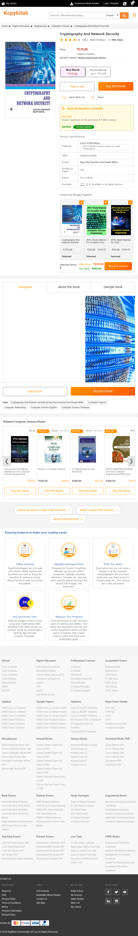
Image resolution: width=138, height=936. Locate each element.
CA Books (75, 667)
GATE (108, 716)
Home (5, 26)
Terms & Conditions (11, 903)
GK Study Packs (78, 809)
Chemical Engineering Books (119, 821)
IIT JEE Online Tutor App (83, 843)
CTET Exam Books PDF (13, 847)
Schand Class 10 (79, 757)
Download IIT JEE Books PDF (50, 843)
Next (131, 461)
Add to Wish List (76, 97)
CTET (108, 720)
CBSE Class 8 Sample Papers (51, 723)
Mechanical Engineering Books (120, 802)
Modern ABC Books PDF (14, 768)
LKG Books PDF (113, 761)
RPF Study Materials (46, 813)
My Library (76, 907)
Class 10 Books (9, 675)
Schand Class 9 (78, 761)
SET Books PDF (9, 854)
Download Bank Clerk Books (16, 805)
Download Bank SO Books (15, 809)
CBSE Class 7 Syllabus (13, 727)
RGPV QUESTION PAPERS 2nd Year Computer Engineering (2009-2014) (119, 471)
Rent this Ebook (54, 490)
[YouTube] (125, 892)
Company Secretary (115, 727)
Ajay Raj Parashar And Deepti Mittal (99, 162)
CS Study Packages (80, 690)
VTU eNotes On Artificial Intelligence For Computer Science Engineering (17, 471)
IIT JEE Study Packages (82, 805)
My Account (76, 895)
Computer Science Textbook (75, 407)
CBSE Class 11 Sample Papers (51, 712)
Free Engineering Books (48, 667)
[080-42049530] (124, 3)
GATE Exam (111, 675)
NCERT (5, 690)
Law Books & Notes (45, 694)
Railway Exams (112, 667)
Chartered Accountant (115, 723)
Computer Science (60, 26)
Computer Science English (44, 407)
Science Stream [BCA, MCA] (50, 675)
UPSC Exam (111, 690)
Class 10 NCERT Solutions (84, 716)
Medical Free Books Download (120, 850)
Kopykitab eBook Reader (48, 895)
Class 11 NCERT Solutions (84, 712)
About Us (6, 891)
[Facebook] (108, 892)
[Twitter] (116, 892)
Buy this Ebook (20, 490)
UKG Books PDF (113, 764)
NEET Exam (111, 682)
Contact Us (5, 879)
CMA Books (76, 675)
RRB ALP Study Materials (48, 817)
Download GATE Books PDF (50, 854)
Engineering (40, 26)
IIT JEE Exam (111, 678)
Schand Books (78, 682)
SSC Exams (111, 686)
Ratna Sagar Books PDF (14, 757)
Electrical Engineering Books (119, 813)
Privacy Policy (8, 899)
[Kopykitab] (15, 13)
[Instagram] (116, 901)
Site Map (40, 903)
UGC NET (110, 708)
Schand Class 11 (79, 753)
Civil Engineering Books (117, 809)
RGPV (39, 690)
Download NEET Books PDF (50, 847)
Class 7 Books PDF (114, 749)
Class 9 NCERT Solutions (83, 731)
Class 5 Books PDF (114, 757)
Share (101, 97)
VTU (38, 686)
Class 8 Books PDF (114, 745)
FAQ (4, 895)
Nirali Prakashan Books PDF (16, 745)
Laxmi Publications (90, 143)
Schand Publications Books (84, 745)
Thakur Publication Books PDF (17, 753)
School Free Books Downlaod (119, 862)
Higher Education (21, 26)
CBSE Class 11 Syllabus (14, 712)
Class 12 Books (9, 667)
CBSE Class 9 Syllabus (13, 720)
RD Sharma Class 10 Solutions (86, 720)
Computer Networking (15, 407)
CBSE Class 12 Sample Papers (51, 708)
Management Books (46, 671)
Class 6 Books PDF (114, 753)
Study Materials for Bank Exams (17, 821)
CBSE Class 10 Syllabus (14, 716)
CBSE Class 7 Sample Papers (51, 727)
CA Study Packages (80, 686)
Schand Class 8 (78, 764)
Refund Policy (8, 915)
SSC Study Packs (79, 813)
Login (106, 3)
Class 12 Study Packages (83, 802)
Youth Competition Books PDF (16, 749)
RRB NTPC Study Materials (49, 809)
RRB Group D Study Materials (50, 805)
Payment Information (12, 911)
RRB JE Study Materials (48, 802)
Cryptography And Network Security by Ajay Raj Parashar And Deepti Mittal (47, 402)
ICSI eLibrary (42, 891)
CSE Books (110, 805)
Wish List (75, 903)
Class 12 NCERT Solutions (84, 708)
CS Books (75, 671)
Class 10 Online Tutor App (83, 854)
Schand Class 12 (79, 749)
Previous (6, 461)
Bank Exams (111, 671)
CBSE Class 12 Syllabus (14, 708)
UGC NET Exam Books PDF (15, 843)
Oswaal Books (9, 682)
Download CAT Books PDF (49, 858)
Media (5, 907)
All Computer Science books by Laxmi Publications (101, 147)
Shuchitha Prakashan (81, 678)
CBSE (5, 686)
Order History (77, 899)
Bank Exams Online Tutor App (85, 847)
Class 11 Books (9, 671)
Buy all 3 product (118, 266)
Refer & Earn (77, 891)
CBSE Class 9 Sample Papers (51, 720)
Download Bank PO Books (15, 802)
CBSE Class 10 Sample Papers (51, 716)
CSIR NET (110, 712)
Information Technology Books (120, 817)
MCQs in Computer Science (51, 469)
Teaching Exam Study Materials (17, 858)
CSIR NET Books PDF (12, 850)
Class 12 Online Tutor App (83, 850)
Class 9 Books (9, 678)
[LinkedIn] (108, 901)
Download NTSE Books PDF (50, 850)
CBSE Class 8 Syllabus (13, 723)
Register (115, 3)
